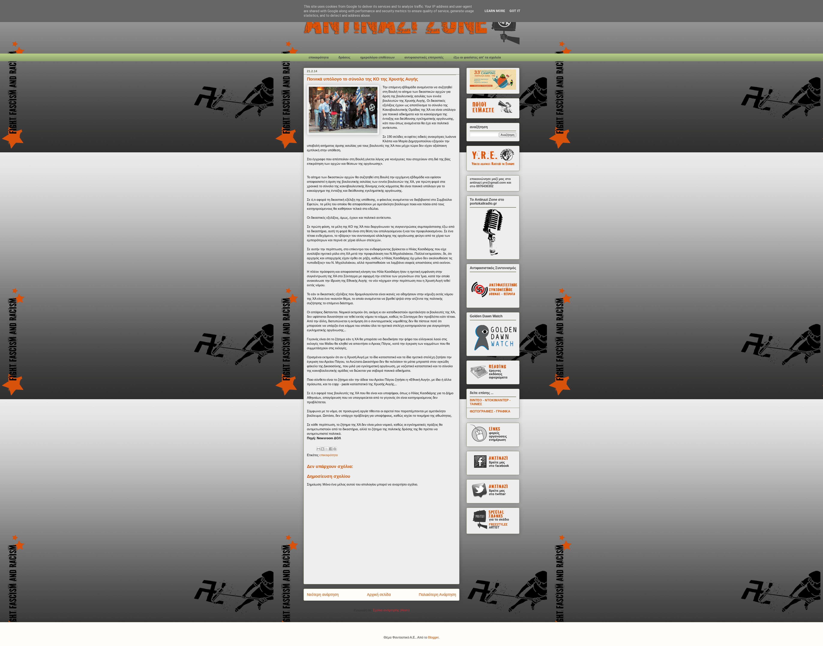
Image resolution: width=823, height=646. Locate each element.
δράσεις (344, 57)
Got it (514, 11)
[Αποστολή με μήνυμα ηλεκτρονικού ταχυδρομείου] (318, 449)
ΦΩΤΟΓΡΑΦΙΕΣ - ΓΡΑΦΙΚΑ (490, 411)
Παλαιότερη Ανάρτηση (437, 594)
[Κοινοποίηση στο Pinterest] (335, 449)
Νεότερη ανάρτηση (323, 594)
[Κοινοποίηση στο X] (326, 449)
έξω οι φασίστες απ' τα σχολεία (477, 57)
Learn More (495, 11)
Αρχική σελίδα (379, 594)
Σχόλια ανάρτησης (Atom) (391, 610)
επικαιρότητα (319, 57)
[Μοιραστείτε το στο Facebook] (331, 449)
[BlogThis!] (322, 449)
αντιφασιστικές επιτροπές (424, 57)
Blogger (433, 637)
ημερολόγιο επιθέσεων (377, 57)
